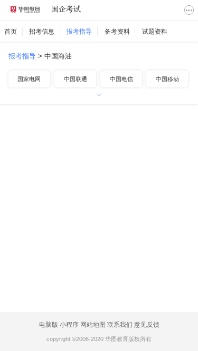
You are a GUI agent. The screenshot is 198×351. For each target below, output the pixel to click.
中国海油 (58, 56)
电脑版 (48, 324)
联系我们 (120, 324)
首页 (10, 31)
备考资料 (117, 31)
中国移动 (167, 79)
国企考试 (66, 9)
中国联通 (75, 79)
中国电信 (121, 79)
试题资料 (154, 31)
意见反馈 (146, 324)
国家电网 (29, 79)
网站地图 (93, 324)
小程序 (69, 324)
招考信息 (41, 31)
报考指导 (79, 31)
